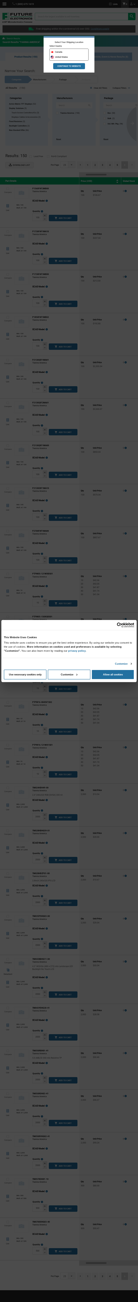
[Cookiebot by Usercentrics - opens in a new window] (119, 625)
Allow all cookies (113, 674)
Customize (121, 663)
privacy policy (77, 650)
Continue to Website (69, 66)
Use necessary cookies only (25, 674)
